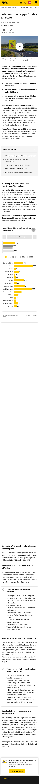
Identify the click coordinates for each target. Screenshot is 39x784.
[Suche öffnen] (16, 2)
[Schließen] (35, 760)
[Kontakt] (25, 2)
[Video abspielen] (20, 47)
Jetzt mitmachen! (17, 771)
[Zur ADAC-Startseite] (5, 2)
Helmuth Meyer (9, 25)
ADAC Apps (6, 778)
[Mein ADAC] (21, 2)
